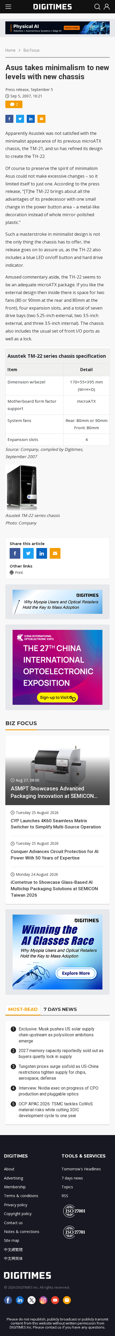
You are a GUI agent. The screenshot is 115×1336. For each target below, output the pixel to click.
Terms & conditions (21, 1195)
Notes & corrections (21, 1231)
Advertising (13, 1178)
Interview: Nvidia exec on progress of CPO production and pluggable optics (58, 1091)
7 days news (72, 1178)
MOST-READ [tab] (23, 1009)
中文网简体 (13, 1258)
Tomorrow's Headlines (81, 1168)
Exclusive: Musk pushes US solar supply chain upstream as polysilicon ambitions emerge (56, 1035)
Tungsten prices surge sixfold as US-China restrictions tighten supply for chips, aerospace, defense (58, 1072)
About (9, 1168)
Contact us (13, 1222)
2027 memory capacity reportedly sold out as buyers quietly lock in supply (61, 1053)
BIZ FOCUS (21, 723)
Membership (15, 1186)
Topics (67, 1186)
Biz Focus (32, 50)
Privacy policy (15, 1204)
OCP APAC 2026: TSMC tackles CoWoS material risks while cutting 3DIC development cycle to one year (56, 1109)
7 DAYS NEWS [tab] (60, 1009)
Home (10, 50)
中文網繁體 (13, 1249)
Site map (11, 1240)
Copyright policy (18, 1213)
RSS (65, 1195)
